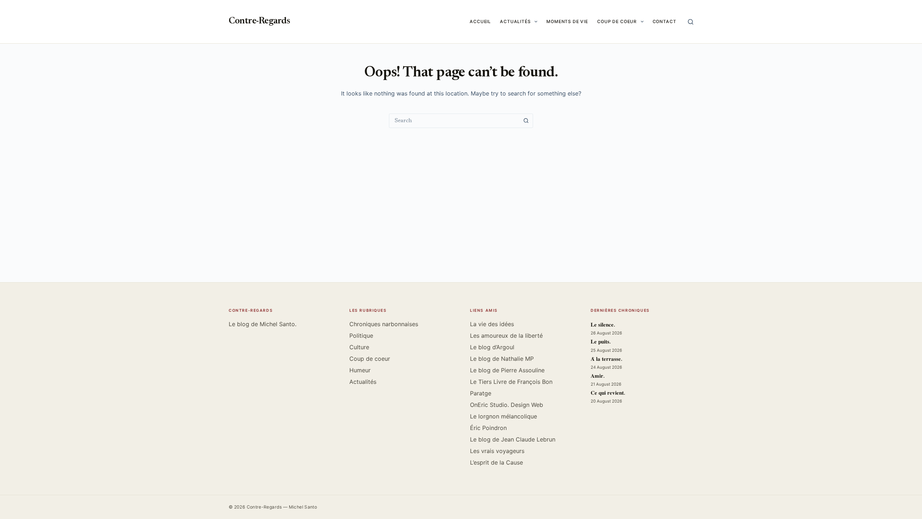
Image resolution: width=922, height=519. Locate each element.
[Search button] (526, 121)
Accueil (480, 21)
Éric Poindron (488, 427)
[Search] (690, 22)
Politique (361, 335)
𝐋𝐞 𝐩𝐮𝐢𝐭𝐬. (601, 342)
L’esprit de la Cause (496, 462)
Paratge (480, 393)
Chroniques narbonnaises (383, 324)
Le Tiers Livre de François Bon (511, 381)
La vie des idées (492, 324)
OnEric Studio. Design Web (506, 404)
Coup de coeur (617, 21)
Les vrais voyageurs (497, 450)
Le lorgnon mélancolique (503, 416)
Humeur (360, 370)
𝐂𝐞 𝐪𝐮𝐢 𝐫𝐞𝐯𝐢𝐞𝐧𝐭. (608, 393)
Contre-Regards (259, 21)
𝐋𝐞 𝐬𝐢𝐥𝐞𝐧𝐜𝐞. (603, 325)
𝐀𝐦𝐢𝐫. (598, 376)
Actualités (515, 21)
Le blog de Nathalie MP (502, 358)
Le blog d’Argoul (492, 347)
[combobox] (454, 121)
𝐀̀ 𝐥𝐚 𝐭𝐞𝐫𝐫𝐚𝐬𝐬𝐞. (606, 359)
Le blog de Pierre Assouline (507, 370)
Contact (664, 21)
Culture (359, 347)
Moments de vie (567, 21)
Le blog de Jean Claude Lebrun (512, 439)
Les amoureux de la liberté (506, 335)
